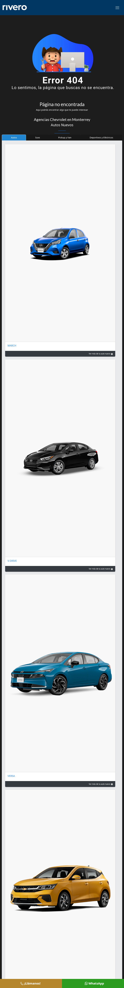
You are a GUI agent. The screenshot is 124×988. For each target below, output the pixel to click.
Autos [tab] (14, 137)
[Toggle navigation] (117, 7)
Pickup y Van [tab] (64, 137)
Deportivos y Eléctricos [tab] (101, 137)
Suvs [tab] (37, 137)
